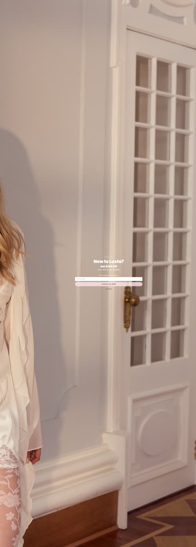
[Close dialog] (194, 2)
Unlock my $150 (109, 284)
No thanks (109, 289)
